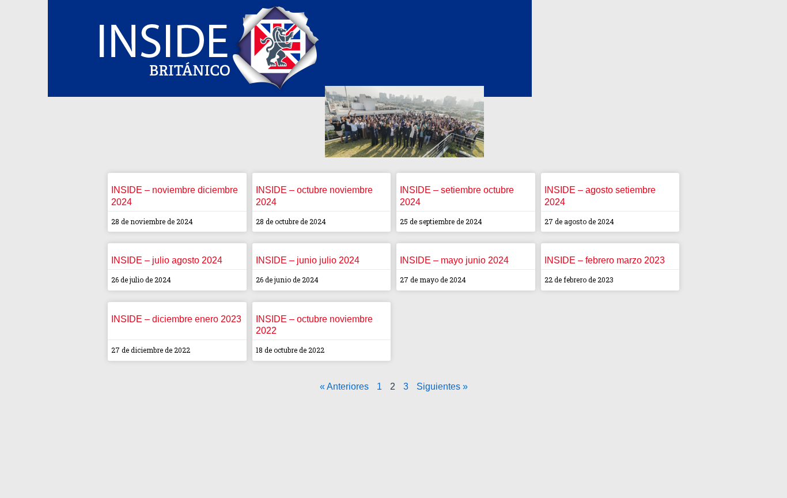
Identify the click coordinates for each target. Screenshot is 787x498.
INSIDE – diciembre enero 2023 (176, 319)
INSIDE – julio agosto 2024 (166, 260)
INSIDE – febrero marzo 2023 (604, 260)
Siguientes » (442, 386)
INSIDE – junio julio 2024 (308, 260)
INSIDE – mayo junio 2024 (454, 260)
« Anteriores (344, 386)
